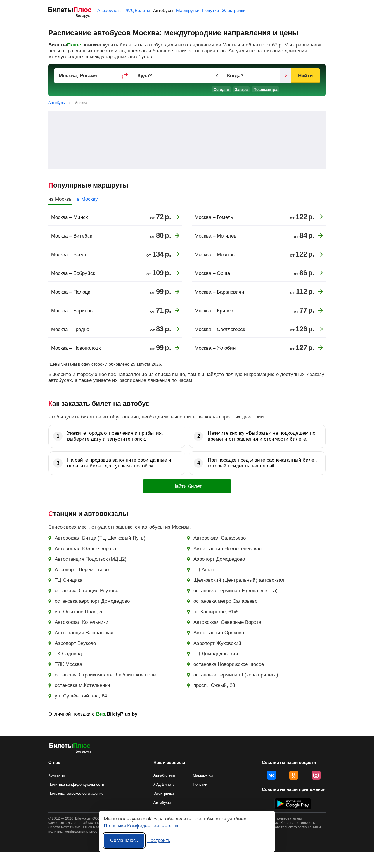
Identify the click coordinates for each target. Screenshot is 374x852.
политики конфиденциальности (74, 832)
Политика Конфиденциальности (141, 825)
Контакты (56, 775)
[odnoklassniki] (293, 775)
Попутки (210, 10)
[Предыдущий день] (217, 75)
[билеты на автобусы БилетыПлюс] (69, 746)
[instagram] (316, 775)
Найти (305, 76)
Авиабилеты (109, 10)
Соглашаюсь (124, 840)
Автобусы (163, 10)
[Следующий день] (285, 75)
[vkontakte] (271, 775)
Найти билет (187, 486)
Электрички (233, 10)
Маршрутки (187, 10)
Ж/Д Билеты (137, 10)
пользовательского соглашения (291, 827)
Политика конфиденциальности (76, 784)
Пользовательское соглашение (75, 793)
